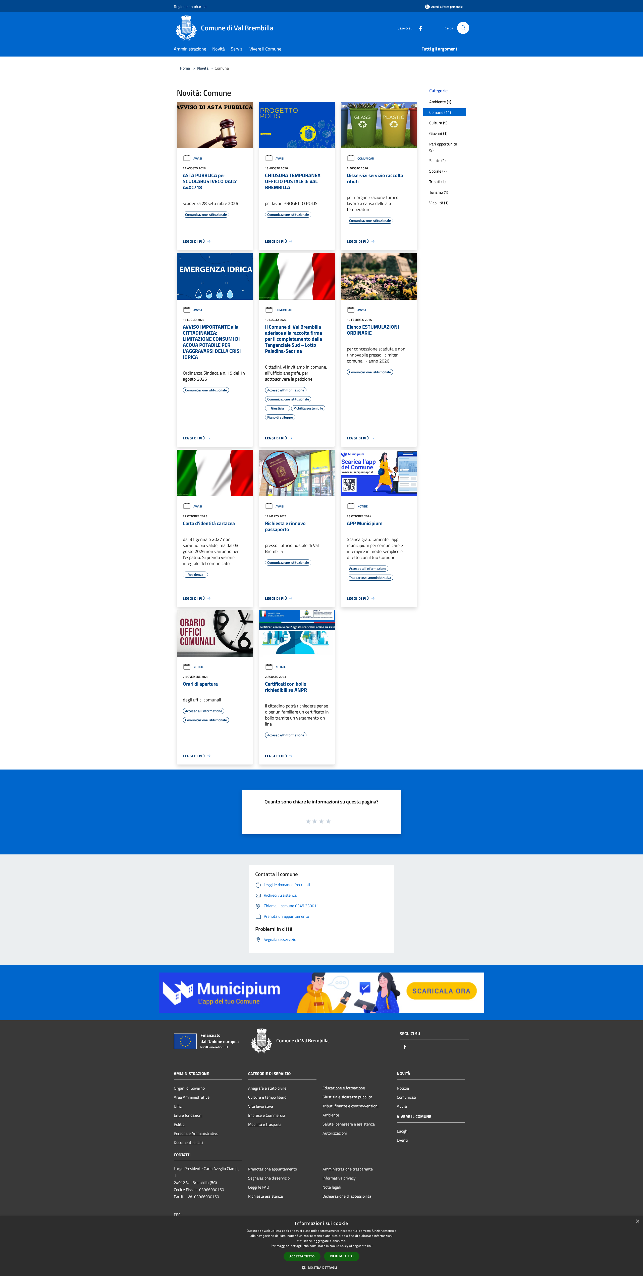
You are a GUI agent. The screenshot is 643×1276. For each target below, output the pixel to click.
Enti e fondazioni (188, 1115)
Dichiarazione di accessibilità (347, 1196)
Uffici (178, 1106)
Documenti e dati (188, 1142)
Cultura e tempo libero (267, 1097)
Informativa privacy (339, 1178)
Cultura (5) (438, 123)
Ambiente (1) (440, 102)
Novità (202, 68)
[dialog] (321, 1246)
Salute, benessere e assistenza (349, 1124)
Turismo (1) (438, 192)
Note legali (332, 1187)
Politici (179, 1124)
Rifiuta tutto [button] (342, 1256)
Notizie (362, 506)
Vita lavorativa (260, 1106)
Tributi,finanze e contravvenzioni (351, 1106)
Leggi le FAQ (258, 1187)
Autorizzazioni (335, 1133)
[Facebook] (418, 27)
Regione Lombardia (190, 7)
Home (185, 68)
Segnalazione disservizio (269, 1178)
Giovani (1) (438, 133)
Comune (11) (440, 112)
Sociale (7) (438, 171)
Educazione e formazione (344, 1088)
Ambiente (331, 1115)
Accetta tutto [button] (302, 1256)
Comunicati (365, 158)
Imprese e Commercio (266, 1115)
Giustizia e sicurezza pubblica (347, 1097)
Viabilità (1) (438, 203)
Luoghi (402, 1131)
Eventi (402, 1140)
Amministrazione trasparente (348, 1169)
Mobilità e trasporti (264, 1124)
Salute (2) (437, 161)
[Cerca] (463, 28)
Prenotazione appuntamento (272, 1169)
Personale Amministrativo (196, 1133)
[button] (321, 1267)
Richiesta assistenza (265, 1196)
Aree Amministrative (191, 1097)
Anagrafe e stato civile (267, 1088)
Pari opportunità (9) (443, 147)
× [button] (637, 1221)
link (369, 1246)
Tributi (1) (437, 182)
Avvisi (197, 158)
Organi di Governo (189, 1088)
